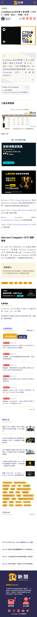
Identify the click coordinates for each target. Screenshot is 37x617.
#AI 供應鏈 (27, 486)
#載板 (18, 495)
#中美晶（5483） (28, 495)
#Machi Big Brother (20, 482)
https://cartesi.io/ (23, 200)
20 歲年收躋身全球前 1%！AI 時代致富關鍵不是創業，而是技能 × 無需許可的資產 (13, 463)
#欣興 (17, 492)
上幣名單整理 (8, 90)
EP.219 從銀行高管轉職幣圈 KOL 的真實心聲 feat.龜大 (18, 549)
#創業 (5, 505)
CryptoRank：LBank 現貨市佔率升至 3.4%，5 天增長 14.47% (18, 402)
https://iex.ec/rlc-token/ (23, 210)
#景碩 (11, 492)
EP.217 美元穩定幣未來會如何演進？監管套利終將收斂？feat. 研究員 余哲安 (18, 557)
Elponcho (8, 18)
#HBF (11, 505)
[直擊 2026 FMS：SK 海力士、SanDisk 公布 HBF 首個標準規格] (30, 476)
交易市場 (4, 8)
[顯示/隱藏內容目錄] (26, 87)
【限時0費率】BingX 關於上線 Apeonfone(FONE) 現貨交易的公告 (18, 369)
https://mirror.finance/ (11, 220)
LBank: (5, 390)
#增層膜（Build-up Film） (26, 499)
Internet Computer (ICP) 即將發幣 (16, 92)
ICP (16, 283)
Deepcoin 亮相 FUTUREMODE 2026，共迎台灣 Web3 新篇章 (18, 346)
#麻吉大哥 (6, 486)
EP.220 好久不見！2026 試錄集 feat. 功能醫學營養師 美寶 (18, 542)
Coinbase (4, 283)
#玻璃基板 (25, 492)
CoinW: (5, 356)
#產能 (5, 502)
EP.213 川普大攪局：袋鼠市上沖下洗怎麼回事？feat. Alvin (18, 564)
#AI (19, 485)
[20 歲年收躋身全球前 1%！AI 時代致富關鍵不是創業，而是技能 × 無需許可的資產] (30, 465)
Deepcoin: (7, 345)
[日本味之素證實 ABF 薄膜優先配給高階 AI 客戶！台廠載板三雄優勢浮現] (30, 442)
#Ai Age (18, 502)
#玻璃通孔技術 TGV (8, 495)
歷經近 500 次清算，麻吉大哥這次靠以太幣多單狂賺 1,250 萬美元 (13, 428)
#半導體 (5, 489)
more (30, 409)
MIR (21, 283)
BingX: (5, 368)
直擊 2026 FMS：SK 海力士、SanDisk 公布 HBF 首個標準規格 (13, 474)
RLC (25, 283)
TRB (30, 283)
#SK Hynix (27, 505)
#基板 (5, 492)
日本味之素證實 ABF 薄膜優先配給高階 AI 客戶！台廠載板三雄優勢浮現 (13, 440)
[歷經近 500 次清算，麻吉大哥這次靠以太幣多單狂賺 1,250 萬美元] (30, 430)
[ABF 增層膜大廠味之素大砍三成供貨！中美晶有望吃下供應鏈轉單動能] (30, 454)
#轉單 (11, 502)
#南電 (12, 489)
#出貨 (13, 499)
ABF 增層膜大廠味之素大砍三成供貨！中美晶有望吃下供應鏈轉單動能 (13, 452)
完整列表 (29, 330)
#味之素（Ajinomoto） (23, 489)
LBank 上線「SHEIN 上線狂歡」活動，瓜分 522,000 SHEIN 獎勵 (18, 391)
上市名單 (18, 63)
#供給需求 (6, 499)
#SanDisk (18, 505)
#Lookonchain (7, 482)
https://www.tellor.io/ (22, 224)
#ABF (13, 485)
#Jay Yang (27, 502)
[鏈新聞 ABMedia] (18, 2)
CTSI (11, 283)
